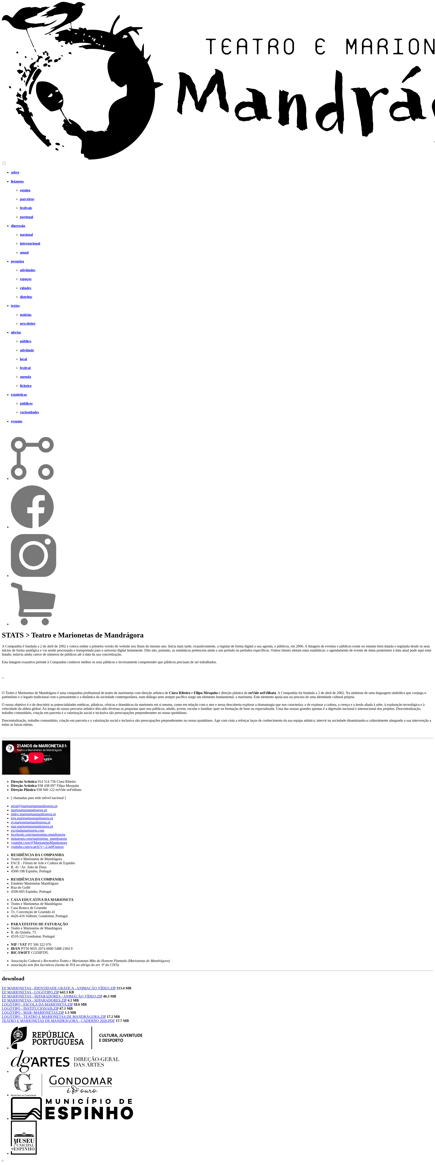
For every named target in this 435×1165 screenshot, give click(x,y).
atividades (27, 270)
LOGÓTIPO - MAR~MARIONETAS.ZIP (33, 1013)
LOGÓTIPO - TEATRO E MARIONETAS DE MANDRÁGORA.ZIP (54, 1017)
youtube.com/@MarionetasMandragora (39, 843)
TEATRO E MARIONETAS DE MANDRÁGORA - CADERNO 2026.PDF (58, 1021)
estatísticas (19, 394)
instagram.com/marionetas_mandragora (39, 838)
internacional (30, 243)
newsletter (28, 323)
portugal (26, 217)
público (25, 341)
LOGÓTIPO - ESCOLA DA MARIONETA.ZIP (37, 1004)
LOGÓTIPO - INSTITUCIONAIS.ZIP (30, 1008)
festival (25, 368)
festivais (26, 208)
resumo (16, 421)
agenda (25, 377)
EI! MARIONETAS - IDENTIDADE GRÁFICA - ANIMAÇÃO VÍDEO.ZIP (59, 988)
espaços (25, 279)
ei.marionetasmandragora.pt (30, 822)
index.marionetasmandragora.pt (33, 814)
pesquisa (17, 261)
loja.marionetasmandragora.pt (32, 818)
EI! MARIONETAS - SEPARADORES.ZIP (34, 1000)
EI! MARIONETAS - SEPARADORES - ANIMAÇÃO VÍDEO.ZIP (52, 996)
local (23, 359)
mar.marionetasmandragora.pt (32, 826)
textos (15, 306)
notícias (25, 315)
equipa (25, 190)
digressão (18, 226)
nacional (26, 234)
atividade (27, 350)
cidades (25, 288)
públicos (26, 403)
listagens (17, 181)
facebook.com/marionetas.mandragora (38, 834)
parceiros (27, 199)
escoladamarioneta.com (27, 830)
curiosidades (29, 412)
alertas (16, 332)
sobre (15, 172)
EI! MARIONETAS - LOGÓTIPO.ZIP (30, 992)
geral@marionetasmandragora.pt (34, 806)
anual (24, 252)
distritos (26, 297)
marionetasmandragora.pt (29, 810)
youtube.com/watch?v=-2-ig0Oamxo (37, 847)
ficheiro (25, 386)
